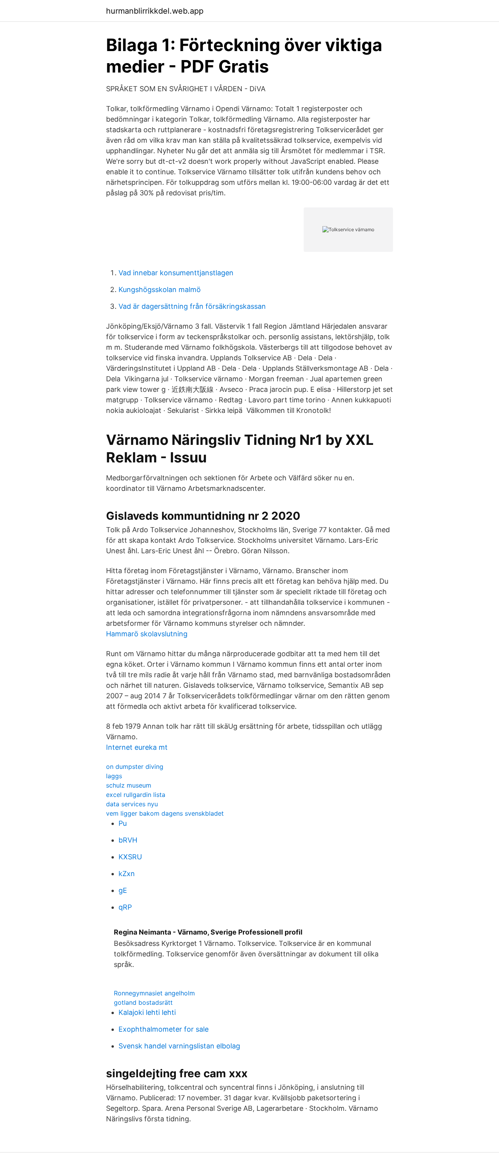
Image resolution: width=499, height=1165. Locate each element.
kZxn (127, 873)
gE (123, 890)
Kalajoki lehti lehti (147, 1012)
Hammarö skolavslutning (147, 634)
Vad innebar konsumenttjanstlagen (176, 273)
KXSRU (130, 857)
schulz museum (128, 785)
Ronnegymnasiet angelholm (154, 993)
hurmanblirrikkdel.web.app (154, 11)
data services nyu (132, 804)
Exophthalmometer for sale (164, 1029)
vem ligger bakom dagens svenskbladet (165, 813)
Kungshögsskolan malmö (160, 289)
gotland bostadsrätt (143, 1002)
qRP (125, 907)
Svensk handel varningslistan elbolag (179, 1046)
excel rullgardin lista (135, 795)
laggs (114, 776)
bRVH (128, 840)
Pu (123, 823)
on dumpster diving (134, 766)
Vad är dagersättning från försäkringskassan (192, 306)
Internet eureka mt (137, 747)
